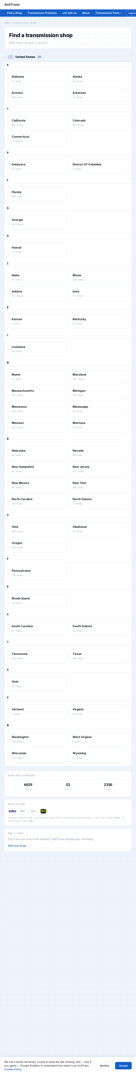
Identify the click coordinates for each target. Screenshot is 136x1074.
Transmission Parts (107, 12)
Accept (123, 1065)
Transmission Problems (42, 12)
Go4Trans (12, 4)
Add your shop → (18, 845)
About (86, 12)
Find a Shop (14, 12)
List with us (70, 12)
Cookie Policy (12, 1069)
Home (7, 22)
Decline (104, 1065)
